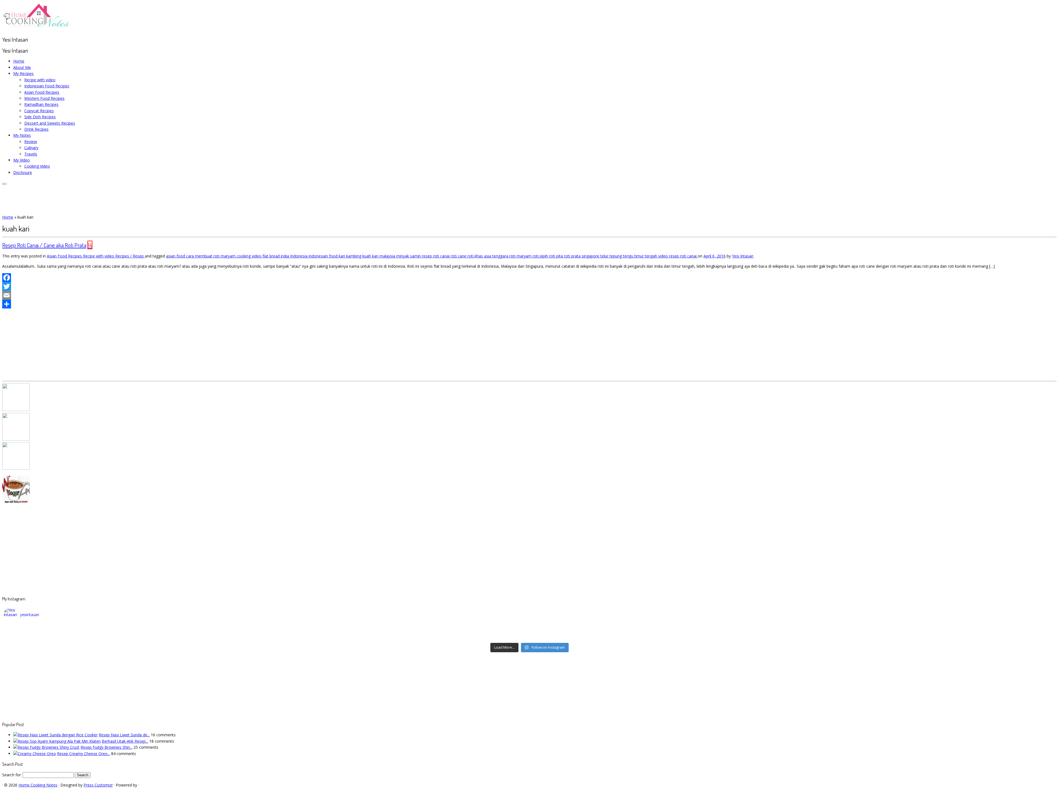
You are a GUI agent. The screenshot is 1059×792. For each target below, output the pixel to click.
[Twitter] (529, 286)
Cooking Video (37, 166)
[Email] (529, 295)
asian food (176, 256)
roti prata (573, 256)
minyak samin (409, 256)
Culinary (31, 147)
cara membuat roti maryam (211, 256)
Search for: (12, 774)
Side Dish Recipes (40, 116)
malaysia (387, 256)
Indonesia (299, 256)
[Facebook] (529, 277)
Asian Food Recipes (41, 92)
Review (30, 141)
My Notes (22, 135)
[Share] (529, 304)
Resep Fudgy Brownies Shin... (106, 747)
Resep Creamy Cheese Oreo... (83, 753)
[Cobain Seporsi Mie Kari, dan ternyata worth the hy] (661, 636)
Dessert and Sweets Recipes (49, 123)
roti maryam (521, 256)
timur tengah (646, 256)
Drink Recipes (36, 129)
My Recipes (23, 73)
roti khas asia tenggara (488, 256)
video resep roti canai (678, 256)
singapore (591, 256)
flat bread (272, 256)
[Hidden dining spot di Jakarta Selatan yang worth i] (398, 636)
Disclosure (22, 172)
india (285, 256)
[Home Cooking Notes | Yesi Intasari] (36, 28)
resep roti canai (436, 256)
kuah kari (370, 256)
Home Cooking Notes (37, 785)
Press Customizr (98, 785)
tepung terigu (621, 256)
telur (604, 256)
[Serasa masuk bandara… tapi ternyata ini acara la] (924, 636)
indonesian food (324, 256)
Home (18, 61)
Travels (30, 154)
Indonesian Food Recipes (46, 85)
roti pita (556, 256)
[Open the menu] (4, 184)
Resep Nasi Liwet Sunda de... (124, 734)
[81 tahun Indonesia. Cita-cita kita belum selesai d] (661, 629)
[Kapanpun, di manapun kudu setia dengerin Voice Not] (135, 629)
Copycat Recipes (39, 110)
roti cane (459, 256)
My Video (21, 160)
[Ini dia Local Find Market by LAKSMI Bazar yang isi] (924, 629)
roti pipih (541, 256)
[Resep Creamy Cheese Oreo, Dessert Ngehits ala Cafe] (34, 753)
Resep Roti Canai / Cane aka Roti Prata (44, 245)
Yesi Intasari (742, 256)
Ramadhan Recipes (41, 104)
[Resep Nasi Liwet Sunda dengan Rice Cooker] (55, 734)
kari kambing (350, 256)
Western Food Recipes (44, 98)
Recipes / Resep (130, 256)
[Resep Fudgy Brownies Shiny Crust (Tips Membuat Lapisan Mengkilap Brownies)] (46, 747)
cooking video (250, 256)
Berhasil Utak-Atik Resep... (125, 741)
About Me (22, 67)
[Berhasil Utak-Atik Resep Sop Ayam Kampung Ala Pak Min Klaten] (57, 741)
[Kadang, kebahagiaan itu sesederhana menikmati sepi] (135, 636)
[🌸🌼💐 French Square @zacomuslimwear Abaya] (398, 629)
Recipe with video (39, 79)
